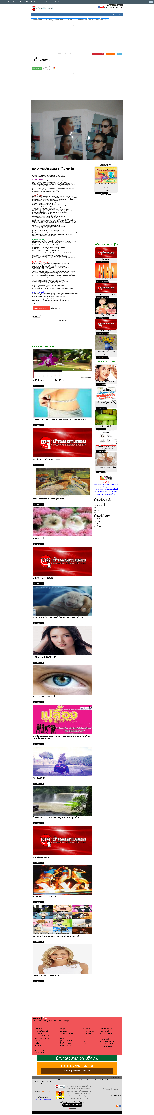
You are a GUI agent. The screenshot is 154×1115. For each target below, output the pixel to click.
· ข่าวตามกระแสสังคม (88, 1031)
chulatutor (97, 523)
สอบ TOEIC (97, 510)
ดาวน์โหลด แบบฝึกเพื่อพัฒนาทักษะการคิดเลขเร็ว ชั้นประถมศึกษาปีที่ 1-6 (106, 404)
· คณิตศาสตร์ (63, 1031)
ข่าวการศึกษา (36, 54)
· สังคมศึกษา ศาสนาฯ (65, 1043)
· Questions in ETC (40, 1050)
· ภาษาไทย (62, 1038)
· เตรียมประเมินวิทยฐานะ (107, 1041)
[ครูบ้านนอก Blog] (51, 19)
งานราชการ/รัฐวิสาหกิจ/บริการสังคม (62, 54)
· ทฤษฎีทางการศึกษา (106, 1029)
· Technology (38, 1029)
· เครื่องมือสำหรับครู (106, 1046)
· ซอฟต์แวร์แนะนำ (39, 1041)
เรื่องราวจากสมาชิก (98, 54)
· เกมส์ (84, 1041)
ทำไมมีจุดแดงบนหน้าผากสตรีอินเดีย (106, 381)
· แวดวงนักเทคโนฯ (39, 1053)
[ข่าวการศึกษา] (43, 19)
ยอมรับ (151, 1)
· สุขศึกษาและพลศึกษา (65, 1041)
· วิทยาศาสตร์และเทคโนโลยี (66, 1033)
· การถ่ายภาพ (37, 1043)
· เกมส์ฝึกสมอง (86, 1044)
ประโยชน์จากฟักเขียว (106, 426)
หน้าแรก (119, 54)
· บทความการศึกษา (105, 1031)
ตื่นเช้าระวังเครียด (106, 330)
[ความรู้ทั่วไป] (104, 19)
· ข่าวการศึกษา (86, 1029)
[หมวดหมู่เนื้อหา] (71, 19)
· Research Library (40, 1048)
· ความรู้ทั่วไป (62, 1029)
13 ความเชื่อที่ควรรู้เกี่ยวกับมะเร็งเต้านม (106, 468)
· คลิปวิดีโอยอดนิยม (87, 1036)
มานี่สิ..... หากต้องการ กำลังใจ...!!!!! (106, 279)
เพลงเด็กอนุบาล (98, 526)
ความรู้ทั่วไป (45, 54)
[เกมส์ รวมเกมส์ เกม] (97, 19)
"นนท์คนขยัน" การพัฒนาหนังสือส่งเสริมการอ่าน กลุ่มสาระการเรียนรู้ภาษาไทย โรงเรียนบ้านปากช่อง (106, 187)
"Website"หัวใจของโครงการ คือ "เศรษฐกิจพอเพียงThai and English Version (106, 353)
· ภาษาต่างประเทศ (64, 1036)
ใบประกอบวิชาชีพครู (99, 503)
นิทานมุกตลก (106, 259)
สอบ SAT (96, 512)
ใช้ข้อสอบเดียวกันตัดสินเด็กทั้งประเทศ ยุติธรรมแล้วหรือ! (106, 447)
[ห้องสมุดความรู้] (60, 19)
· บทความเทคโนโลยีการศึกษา (42, 1031)
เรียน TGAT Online (99, 519)
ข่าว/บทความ (110, 54)
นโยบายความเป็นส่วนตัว (64, 1)
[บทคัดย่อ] (91, 19)
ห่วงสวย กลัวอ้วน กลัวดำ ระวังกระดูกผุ (106, 294)
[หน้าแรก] (34, 19)
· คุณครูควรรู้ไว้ (104, 1039)
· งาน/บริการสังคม (87, 1033)
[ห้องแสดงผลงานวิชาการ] (81, 19)
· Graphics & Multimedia (42, 1036)
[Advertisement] (77, 38)
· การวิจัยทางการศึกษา (106, 1033)
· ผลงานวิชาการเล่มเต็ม (107, 1044)
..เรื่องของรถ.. (36, 316)
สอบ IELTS (97, 508)
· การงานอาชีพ (63, 1048)
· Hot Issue (37, 1045)
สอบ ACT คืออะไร (98, 521)
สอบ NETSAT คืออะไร (99, 505)
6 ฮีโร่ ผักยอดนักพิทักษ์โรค (106, 315)
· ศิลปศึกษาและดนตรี (65, 1045)
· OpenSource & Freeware (42, 1038)
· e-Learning (38, 1033)
